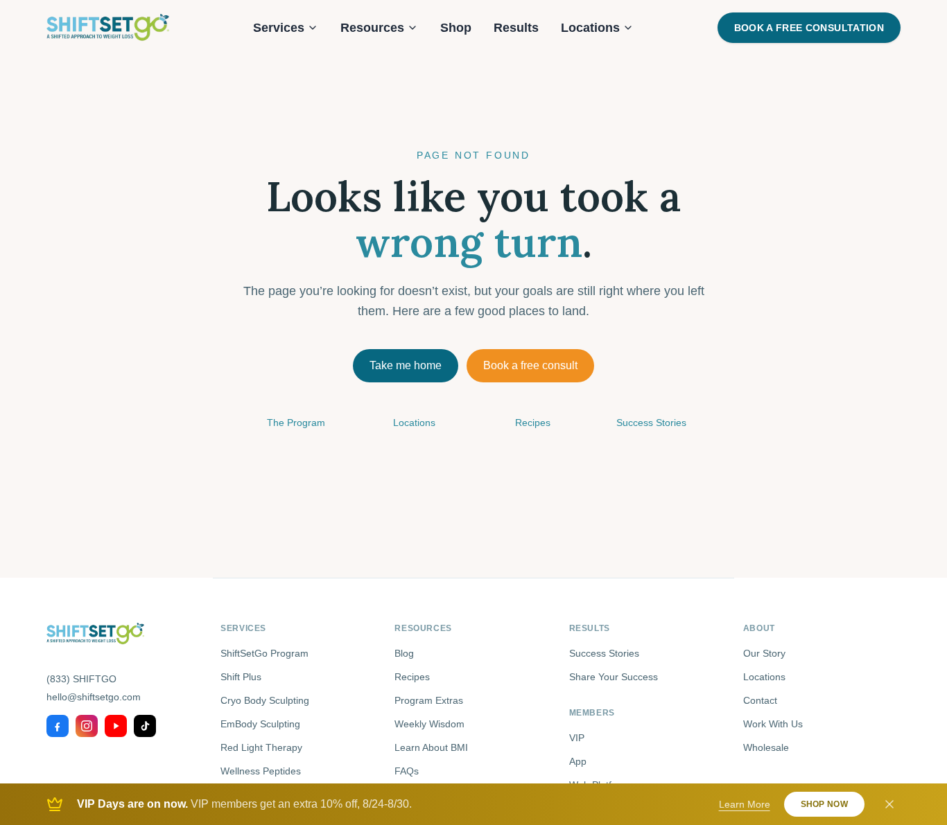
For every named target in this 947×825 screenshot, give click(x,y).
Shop (455, 28)
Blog (404, 653)
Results (516, 28)
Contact (760, 700)
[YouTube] (116, 726)
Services (278, 28)
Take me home (406, 365)
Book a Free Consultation (809, 27)
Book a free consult (530, 365)
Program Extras (428, 700)
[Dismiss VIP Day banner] (889, 804)
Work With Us (773, 723)
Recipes (532, 422)
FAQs (406, 771)
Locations (590, 28)
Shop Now (824, 804)
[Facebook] (57, 726)
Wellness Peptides (260, 771)
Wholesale (766, 747)
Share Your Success (613, 676)
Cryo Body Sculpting (264, 700)
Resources (372, 28)
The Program (296, 422)
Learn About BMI (431, 747)
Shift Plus (240, 676)
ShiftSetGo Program (264, 653)
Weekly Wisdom (429, 723)
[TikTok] (145, 726)
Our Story (764, 653)
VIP (576, 737)
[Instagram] (87, 726)
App (578, 761)
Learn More (744, 804)
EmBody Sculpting (260, 723)
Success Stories (651, 422)
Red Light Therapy (261, 747)
